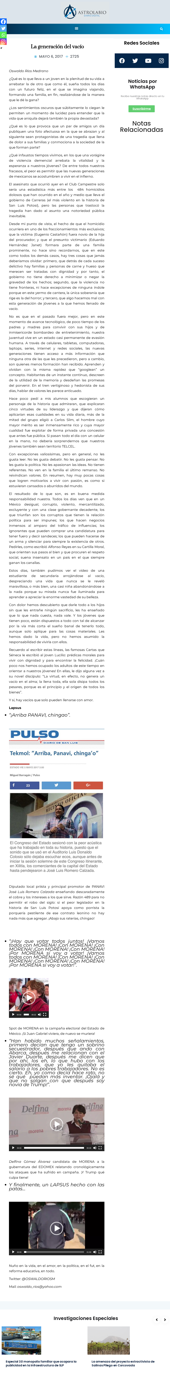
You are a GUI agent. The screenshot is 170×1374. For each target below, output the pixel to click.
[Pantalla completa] (44, 1014)
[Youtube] (148, 60)
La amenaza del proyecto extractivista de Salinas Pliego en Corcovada (123, 1363)
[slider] (26, 1014)
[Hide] (1, 48)
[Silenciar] (39, 1014)
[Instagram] (3, 41)
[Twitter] (3, 28)
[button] (76, 28)
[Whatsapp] (3, 35)
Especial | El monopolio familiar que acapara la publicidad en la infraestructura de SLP (41, 1363)
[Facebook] (3, 21)
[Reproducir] (13, 1014)
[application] (29, 998)
